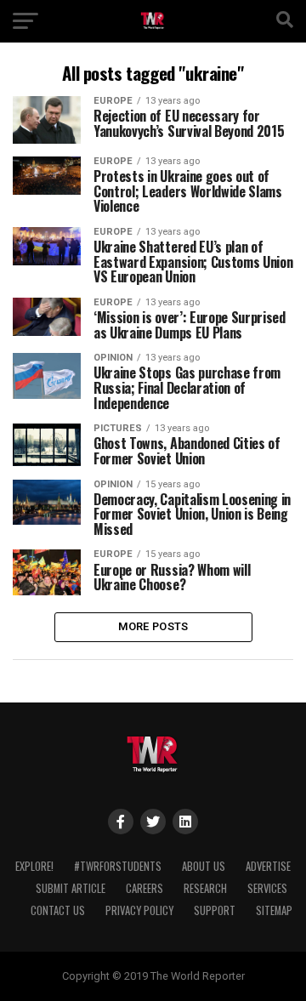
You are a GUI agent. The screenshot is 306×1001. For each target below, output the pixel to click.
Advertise (268, 866)
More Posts (153, 626)
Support (214, 910)
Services (267, 888)
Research (205, 888)
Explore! (34, 866)
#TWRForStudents (118, 866)
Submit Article (70, 888)
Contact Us (58, 910)
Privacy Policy (139, 910)
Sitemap (274, 910)
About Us (203, 866)
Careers (144, 888)
